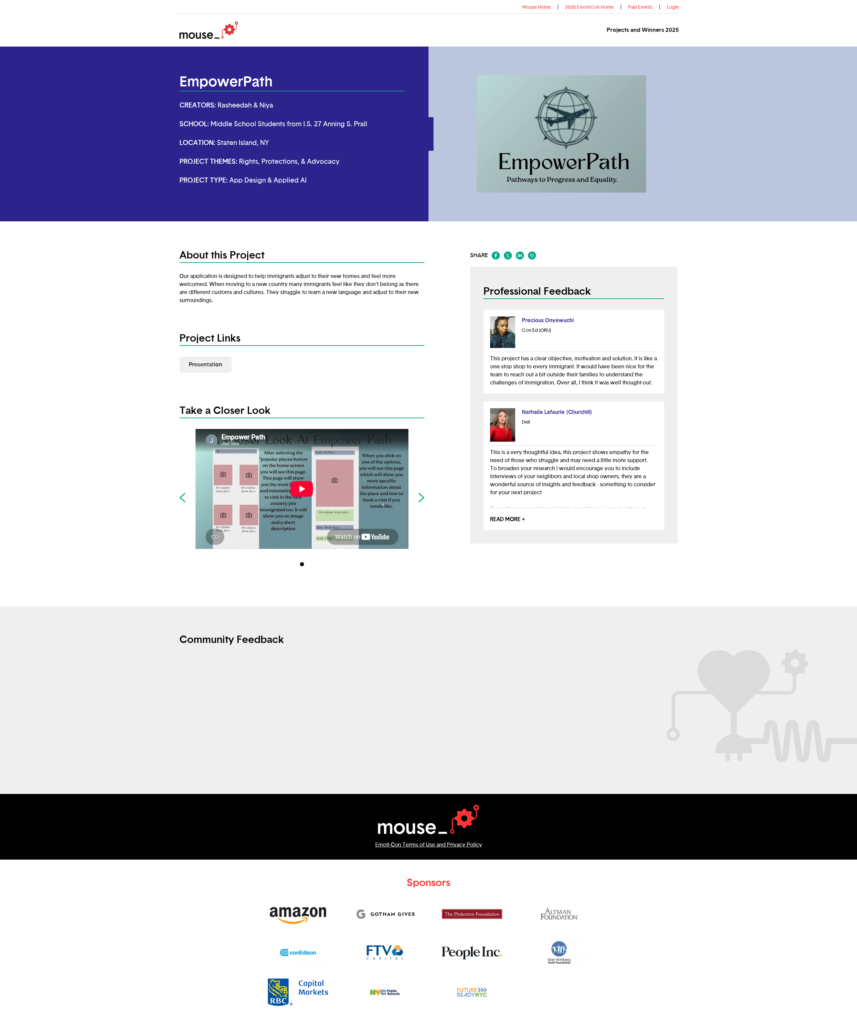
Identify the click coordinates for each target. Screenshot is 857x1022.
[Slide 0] (302, 564)
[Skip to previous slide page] (182, 497)
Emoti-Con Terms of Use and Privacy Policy (428, 845)
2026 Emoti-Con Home (589, 7)
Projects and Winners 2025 (643, 30)
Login (673, 7)
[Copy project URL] (532, 255)
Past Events (640, 7)
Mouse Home (536, 7)
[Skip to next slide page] (421, 497)
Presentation (205, 364)
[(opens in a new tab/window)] (496, 255)
